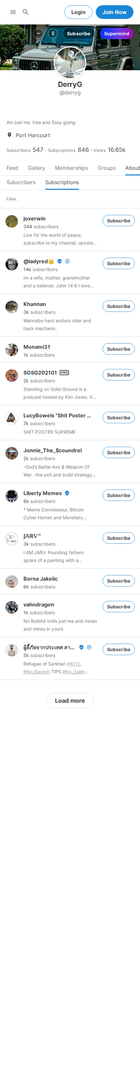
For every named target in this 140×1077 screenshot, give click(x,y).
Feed (12, 168)
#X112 (73, 664)
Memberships (71, 168)
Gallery (36, 168)
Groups (107, 168)
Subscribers (19, 150)
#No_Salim (74, 671)
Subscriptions (62, 150)
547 (38, 149)
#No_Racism (36, 671)
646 (83, 149)
